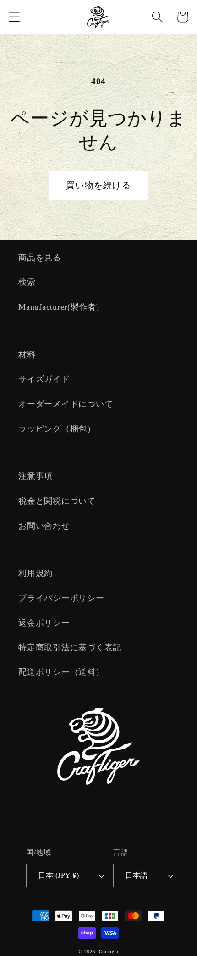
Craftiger (109, 951)
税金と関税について (57, 501)
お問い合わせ (44, 525)
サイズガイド (44, 379)
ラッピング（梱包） (57, 428)
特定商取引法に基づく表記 (69, 647)
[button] (14, 16)
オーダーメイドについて (65, 404)
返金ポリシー (44, 623)
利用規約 (35, 573)
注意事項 (35, 476)
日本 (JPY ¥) (58, 875)
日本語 (136, 875)
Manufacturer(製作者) (58, 306)
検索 (27, 282)
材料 (27, 354)
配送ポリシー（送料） (61, 672)
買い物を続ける (98, 185)
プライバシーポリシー (61, 598)
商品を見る (39, 257)
